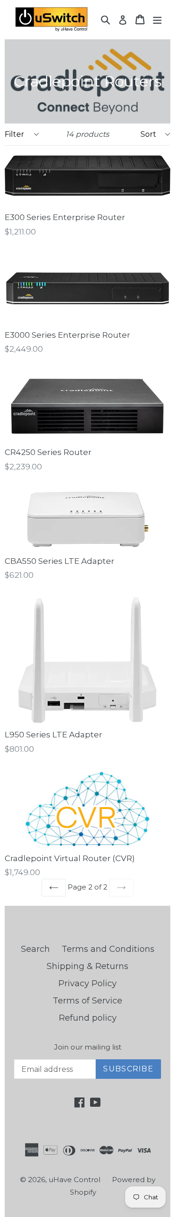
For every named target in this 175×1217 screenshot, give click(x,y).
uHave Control (74, 1179)
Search (35, 949)
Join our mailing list (87, 1047)
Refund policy (88, 1018)
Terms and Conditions (108, 949)
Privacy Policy (87, 983)
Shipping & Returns (87, 966)
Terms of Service (87, 1001)
